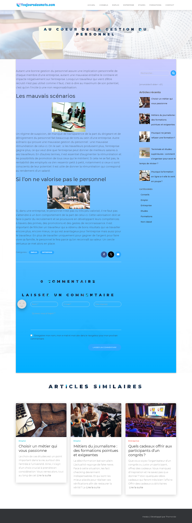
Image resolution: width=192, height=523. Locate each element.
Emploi (115, 5)
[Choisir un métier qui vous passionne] (41, 420)
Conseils (103, 5)
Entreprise (128, 5)
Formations (155, 5)
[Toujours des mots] (35, 5)
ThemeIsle (171, 516)
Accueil (91, 5)
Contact (169, 5)
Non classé (146, 222)
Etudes (141, 5)
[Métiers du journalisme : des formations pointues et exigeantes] (96, 420)
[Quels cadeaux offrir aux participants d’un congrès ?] (151, 420)
